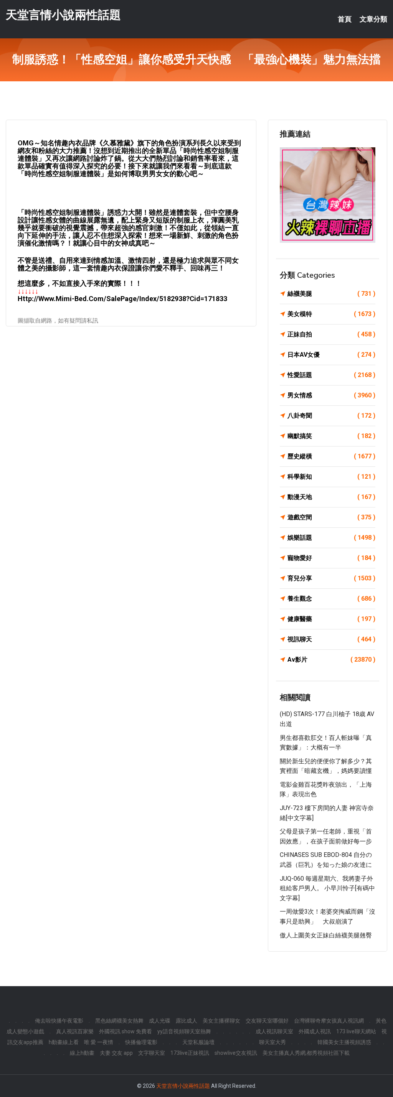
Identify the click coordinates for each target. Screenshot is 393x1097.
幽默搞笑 (331, 436)
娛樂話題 (331, 537)
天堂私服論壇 (198, 1042)
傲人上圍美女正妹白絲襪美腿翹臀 (326, 935)
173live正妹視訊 (189, 1053)
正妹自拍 (331, 334)
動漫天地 (331, 497)
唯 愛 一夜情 (98, 1042)
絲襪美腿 (331, 293)
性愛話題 (331, 375)
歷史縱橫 (331, 456)
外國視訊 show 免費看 (125, 1031)
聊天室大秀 (272, 1042)
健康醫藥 (331, 619)
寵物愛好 (331, 558)
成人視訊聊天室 (274, 1031)
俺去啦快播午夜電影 (59, 1021)
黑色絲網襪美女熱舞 (119, 1021)
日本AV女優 (331, 354)
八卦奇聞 (331, 415)
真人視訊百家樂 (75, 1031)
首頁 (345, 19)
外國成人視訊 (315, 1031)
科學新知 (331, 476)
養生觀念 (331, 598)
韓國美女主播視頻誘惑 (344, 1042)
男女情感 (331, 395)
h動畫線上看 (64, 1042)
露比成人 (186, 1021)
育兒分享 (331, 578)
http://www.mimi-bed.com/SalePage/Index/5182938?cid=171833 (122, 299)
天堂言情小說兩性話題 (63, 14)
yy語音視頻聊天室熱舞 (184, 1031)
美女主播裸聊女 (221, 1021)
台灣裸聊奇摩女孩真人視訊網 (329, 1021)
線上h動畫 (82, 1053)
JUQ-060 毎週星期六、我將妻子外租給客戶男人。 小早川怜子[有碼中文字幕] (327, 888)
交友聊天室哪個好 (267, 1021)
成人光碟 (159, 1021)
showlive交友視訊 (236, 1053)
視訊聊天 (331, 639)
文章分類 (373, 19)
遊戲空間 (331, 517)
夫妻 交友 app (116, 1053)
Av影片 (331, 659)
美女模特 (331, 314)
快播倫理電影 (141, 1042)
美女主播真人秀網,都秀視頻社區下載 (306, 1053)
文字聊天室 (151, 1053)
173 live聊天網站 (356, 1031)
